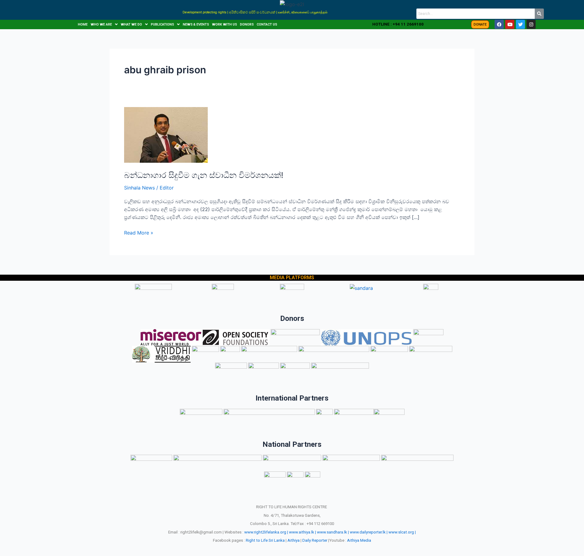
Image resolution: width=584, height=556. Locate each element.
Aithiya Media (359, 540)
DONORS (247, 24)
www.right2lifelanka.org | (266, 532)
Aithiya (293, 540)
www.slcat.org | (402, 532)
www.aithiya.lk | (302, 532)
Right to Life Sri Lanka (265, 540)
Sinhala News (139, 188)
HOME (83, 24)
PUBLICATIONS (162, 24)
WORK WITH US (224, 24)
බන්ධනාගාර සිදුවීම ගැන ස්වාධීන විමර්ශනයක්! (203, 175)
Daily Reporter (314, 540)
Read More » (138, 232)
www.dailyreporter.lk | (369, 532)
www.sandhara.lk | (333, 532)
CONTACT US (267, 24)
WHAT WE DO (131, 24)
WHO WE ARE (101, 24)
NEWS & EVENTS (196, 24)
